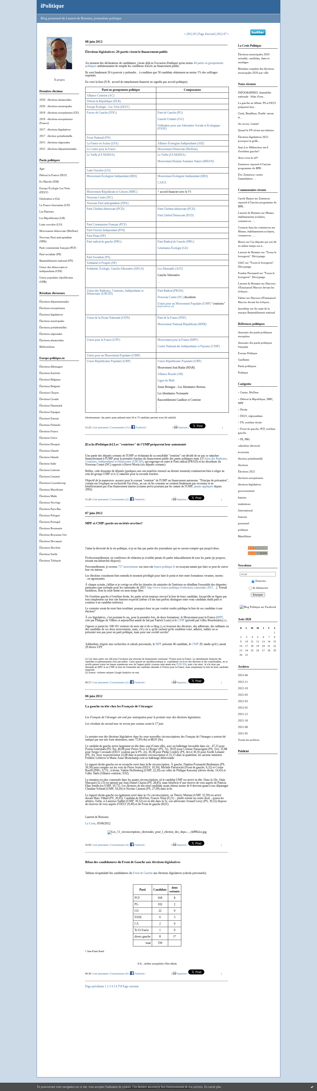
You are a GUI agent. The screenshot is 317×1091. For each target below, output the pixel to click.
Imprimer (182, 427)
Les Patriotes (46, 211)
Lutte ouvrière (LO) (50, 224)
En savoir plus (212, 1087)
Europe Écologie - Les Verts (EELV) (108, 106)
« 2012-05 (190, 33)
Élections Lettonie (49, 469)
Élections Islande (49, 457)
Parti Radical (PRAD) (170, 290)
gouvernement (246, 490)
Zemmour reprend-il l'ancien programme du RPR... (257, 202)
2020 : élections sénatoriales (55, 99)
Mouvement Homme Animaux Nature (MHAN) (186, 161)
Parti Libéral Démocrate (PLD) (176, 215)
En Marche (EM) (49, 181)
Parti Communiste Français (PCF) (107, 224)
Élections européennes (52, 308)
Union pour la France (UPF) (103, 339)
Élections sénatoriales (51, 340)
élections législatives (249, 484)
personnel (243, 523)
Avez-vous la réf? (248, 157)
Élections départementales (54, 301)
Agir (42, 168)
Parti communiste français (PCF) (57, 247)
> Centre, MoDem (248, 392)
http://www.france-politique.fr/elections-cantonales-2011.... (181, 587)
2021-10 (243, 720)
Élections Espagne (49, 411)
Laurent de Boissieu (249, 212)
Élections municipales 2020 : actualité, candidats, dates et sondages (254, 58)
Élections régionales (50, 333)
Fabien (242, 297)
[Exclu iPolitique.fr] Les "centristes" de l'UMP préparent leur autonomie (135, 444)
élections (243, 465)
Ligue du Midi (166, 380)
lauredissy (243, 308)
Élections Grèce (48, 437)
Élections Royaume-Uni (53, 534)
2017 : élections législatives (55, 129)
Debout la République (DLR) (104, 101)
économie (243, 452)
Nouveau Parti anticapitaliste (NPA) (108, 203)
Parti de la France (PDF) (172, 317)
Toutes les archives (248, 739)
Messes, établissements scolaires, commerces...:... (256, 216)
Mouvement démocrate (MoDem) (58, 230)
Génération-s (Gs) (49, 198)
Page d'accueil (206, 33)
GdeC (241, 262)
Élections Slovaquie (50, 541)
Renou (241, 241)
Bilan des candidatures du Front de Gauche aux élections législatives (132, 862)
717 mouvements (128, 566)
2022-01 (243, 707)
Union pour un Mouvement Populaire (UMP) (184, 303)
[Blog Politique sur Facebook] (258, 606)
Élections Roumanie (50, 528)
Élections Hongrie (49, 444)
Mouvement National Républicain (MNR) (182, 324)
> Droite (242, 409)
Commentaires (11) (119, 427)
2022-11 (243, 681)
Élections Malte (48, 496)
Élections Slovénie (49, 547)
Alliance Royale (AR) (170, 374)
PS (189, 191)
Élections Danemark (50, 405)
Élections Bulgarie (49, 386)
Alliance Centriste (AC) (100, 95)
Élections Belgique (50, 379)
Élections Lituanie (49, 476)
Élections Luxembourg (52, 482)
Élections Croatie (49, 399)
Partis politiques (247, 366)
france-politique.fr (164, 566)
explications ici (165, 306)
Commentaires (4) (119, 844)
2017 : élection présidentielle (55, 135)
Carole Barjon (246, 198)
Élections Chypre (49, 392)
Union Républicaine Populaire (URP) (109, 361)
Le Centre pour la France (101, 149)
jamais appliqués (203, 486)
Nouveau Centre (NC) (100, 197)
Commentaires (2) (119, 499)
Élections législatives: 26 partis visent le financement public (126, 52)
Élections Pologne (49, 515)
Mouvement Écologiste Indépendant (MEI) (112, 176)
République (244, 536)
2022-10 (243, 688)
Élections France (48, 431)
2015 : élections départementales (58, 148)
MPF (220, 617)
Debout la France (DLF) (53, 175)
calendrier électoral (249, 445)
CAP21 (162, 182)
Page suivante (131, 986)
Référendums (46, 346)
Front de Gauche (143, 873)
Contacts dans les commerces (254, 227)
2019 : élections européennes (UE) (59, 112)
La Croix (90, 823)
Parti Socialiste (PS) (98, 257)
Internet (242, 516)
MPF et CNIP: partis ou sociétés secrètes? (114, 523)
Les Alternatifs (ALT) (170, 268)
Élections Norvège (49, 502)
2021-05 (243, 733)
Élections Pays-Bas (50, 508)
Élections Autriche (49, 373)
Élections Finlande (49, 424)
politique (243, 529)
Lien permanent (100, 427)
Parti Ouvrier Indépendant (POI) (106, 230)
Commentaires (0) (119, 973)
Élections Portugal (49, 521)
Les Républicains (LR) (52, 218)
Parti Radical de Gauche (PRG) (176, 241)
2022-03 (243, 701)
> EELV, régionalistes (250, 415)
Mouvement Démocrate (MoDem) (178, 149)
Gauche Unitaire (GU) (171, 119)
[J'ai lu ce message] (312, 1087)
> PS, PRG (244, 439)
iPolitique (52, 5)
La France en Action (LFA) (102, 143)
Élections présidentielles (53, 327)
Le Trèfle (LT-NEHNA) (101, 154)
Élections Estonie (49, 418)
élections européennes (250, 477)
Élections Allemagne (51, 366)
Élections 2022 (246, 471)
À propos (59, 79)
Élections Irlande (49, 450)
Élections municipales (51, 320)
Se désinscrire (260, 587)
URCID (181, 664)
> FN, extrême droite (250, 422)
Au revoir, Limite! (248, 123)
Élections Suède (48, 554)
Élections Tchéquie (50, 560)
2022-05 (243, 694)
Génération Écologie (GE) (173, 248)
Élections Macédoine (51, 489)
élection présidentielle (250, 458)
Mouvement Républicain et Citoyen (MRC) (112, 191)
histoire (242, 497)
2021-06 (243, 726)
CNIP (181, 620)
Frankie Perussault (248, 273)
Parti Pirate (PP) (96, 235)
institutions (244, 503)
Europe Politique (247, 353)
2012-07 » (223, 33)
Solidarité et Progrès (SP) (102, 262)
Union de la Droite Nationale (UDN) (108, 317)
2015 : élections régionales (54, 142)
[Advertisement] (258, 832)
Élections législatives (51, 314)
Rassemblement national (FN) (56, 260)
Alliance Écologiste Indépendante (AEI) (181, 143)
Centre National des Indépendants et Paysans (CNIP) (189, 346)
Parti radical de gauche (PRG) (104, 241)
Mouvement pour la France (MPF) (178, 339)
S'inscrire (260, 580)
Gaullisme (243, 359)
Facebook (140, 427)
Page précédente (94, 986)
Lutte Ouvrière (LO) (98, 170)
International (245, 510)
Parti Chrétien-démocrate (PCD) (105, 208)
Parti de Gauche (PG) (170, 112)
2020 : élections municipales (55, 106)
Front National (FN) (98, 137)
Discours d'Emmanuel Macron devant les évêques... (256, 287)
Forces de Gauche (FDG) (102, 112)
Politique (243, 372)
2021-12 (243, 714)
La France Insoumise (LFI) (54, 205)
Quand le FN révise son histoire (256, 130)
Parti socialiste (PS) (50, 254)
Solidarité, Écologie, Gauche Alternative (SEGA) (115, 268)
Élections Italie (47, 463)
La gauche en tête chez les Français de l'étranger (119, 706)
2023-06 (243, 675)
